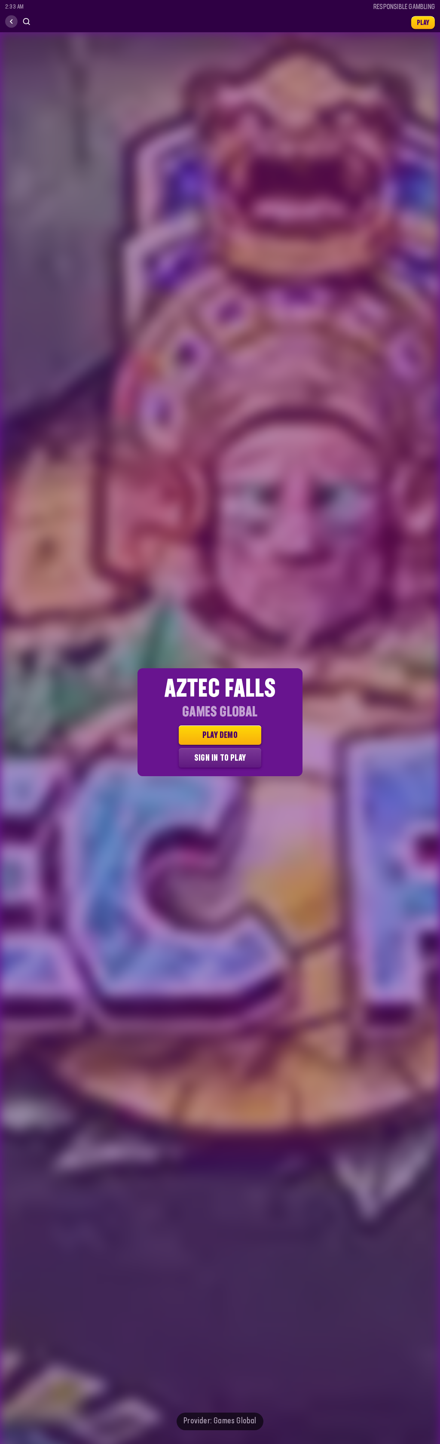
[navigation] (11, 21)
